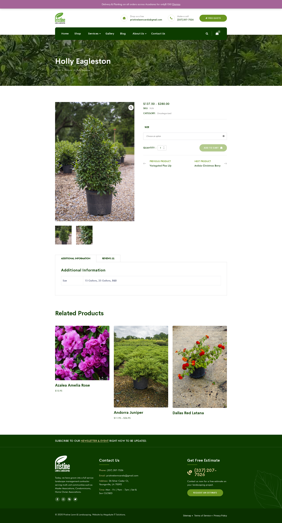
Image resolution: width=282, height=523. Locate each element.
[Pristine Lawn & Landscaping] (60, 18)
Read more (199, 403)
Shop (77, 33)
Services (93, 33)
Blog (123, 33)
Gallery (109, 33)
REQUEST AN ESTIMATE (205, 492)
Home (65, 33)
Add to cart (211, 148)
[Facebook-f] (57, 499)
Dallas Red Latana (188, 413)
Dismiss (176, 4)
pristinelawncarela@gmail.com (146, 19)
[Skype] (69, 499)
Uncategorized (164, 113)
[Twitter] (75, 499)
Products (68, 70)
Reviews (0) (108, 258)
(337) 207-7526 (185, 19)
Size (147, 127)
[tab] (75, 258)
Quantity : (149, 147)
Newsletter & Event (95, 440)
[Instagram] (63, 499)
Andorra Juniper (128, 412)
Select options (80, 375)
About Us (138, 33)
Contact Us (158, 33)
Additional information (75, 258)
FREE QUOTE (214, 18)
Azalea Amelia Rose (72, 385)
